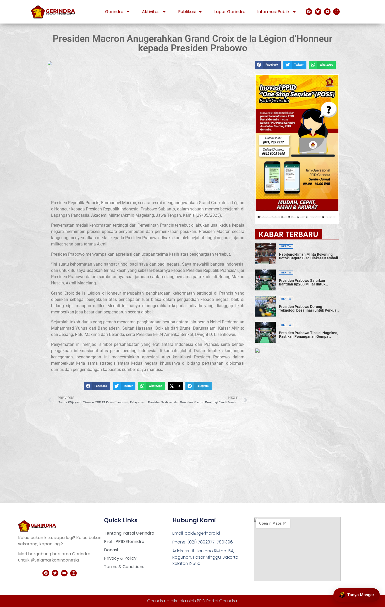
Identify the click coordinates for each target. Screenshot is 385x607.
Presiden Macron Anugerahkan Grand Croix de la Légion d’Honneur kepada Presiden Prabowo (192, 43)
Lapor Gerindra (229, 12)
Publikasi (187, 12)
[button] (97, 386)
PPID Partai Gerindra (217, 601)
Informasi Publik (273, 12)
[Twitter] (318, 11)
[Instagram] (336, 11)
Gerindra (114, 12)
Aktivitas (151, 12)
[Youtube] (327, 11)
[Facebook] (309, 11)
